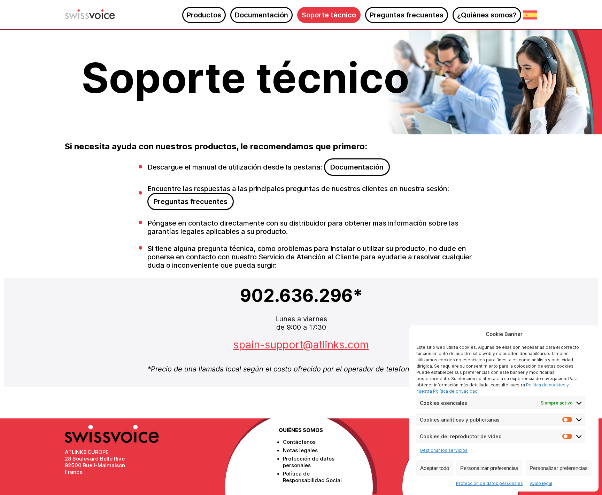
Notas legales (300, 450)
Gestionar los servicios (444, 450)
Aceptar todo (434, 468)
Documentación (261, 15)
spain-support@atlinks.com (301, 344)
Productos (204, 15)
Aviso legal (541, 483)
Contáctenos (299, 442)
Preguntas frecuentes (406, 15)
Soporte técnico (329, 15)
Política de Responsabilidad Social (312, 477)
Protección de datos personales (489, 483)
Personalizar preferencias (489, 468)
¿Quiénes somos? (487, 15)
